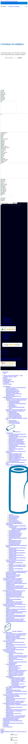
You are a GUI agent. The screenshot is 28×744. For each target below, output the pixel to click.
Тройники (16, 402)
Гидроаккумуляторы (21, 698)
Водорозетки (19, 415)
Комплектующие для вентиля (15, 675)
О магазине (6, 321)
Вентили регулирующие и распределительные (15, 668)
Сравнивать (6, 725)
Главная (5, 317)
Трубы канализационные (14, 394)
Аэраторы (16, 517)
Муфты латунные (22, 565)
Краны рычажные (22, 686)
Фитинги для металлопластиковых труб (15, 410)
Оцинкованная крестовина (15, 534)
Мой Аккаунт (6, 335)
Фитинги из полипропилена (13, 432)
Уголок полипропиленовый (17, 435)
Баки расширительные (13, 697)
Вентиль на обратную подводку (16, 672)
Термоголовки (17, 690)
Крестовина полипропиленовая (16, 442)
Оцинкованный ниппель (14, 536)
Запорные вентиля (22, 670)
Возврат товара (7, 319)
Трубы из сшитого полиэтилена (16, 388)
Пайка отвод (18, 456)
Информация (6, 338)
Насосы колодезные (20, 615)
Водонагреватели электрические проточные (16, 709)
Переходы (16, 515)
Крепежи (13, 577)
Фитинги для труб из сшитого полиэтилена (16, 399)
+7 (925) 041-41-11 (5, 351)
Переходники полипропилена (16, 440)
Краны (11, 676)
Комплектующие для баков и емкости (14, 702)
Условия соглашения (8, 322)
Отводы (15, 519)
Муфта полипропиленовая (17, 444)
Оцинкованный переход (14, 531)
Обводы (15, 518)
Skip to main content (13, 1)
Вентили (13, 664)
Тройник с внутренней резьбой (18, 529)
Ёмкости (13, 699)
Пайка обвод (19, 455)
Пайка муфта (19, 453)
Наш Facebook (4, 324)
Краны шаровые (21, 677)
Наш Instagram (11, 324)
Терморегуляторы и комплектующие (14, 587)
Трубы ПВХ (15, 390)
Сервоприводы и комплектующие (14, 582)
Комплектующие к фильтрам (12, 637)
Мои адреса (6, 337)
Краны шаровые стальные (17, 680)
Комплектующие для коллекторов (14, 603)
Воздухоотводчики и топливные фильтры (15, 634)
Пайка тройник (20, 457)
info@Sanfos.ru (4, 353)
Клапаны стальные (23, 655)
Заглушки (16, 461)
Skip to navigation (5, 1)
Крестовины (18, 417)
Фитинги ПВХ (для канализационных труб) (16, 464)
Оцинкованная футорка (14, 544)
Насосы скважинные (21, 611)
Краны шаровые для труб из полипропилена (17, 684)
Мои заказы (6, 339)
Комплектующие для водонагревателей (15, 717)
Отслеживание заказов (8, 334)
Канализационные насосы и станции (14, 620)
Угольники (17, 401)
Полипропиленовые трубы (12, 392)
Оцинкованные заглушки (14, 541)
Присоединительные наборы (12, 576)
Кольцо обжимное (22, 459)
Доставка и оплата (7, 318)
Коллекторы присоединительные (13, 593)
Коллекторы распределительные (13, 595)
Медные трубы (17, 396)
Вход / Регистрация (7, 726)
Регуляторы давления (22, 693)
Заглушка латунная (23, 571)
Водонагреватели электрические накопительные (13, 714)
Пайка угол (17, 458)
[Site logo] (11, 6)
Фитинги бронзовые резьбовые (16, 573)
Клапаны (13, 652)
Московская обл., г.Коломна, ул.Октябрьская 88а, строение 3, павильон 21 (11, 359)
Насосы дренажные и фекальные (16, 609)
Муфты (15, 405)
